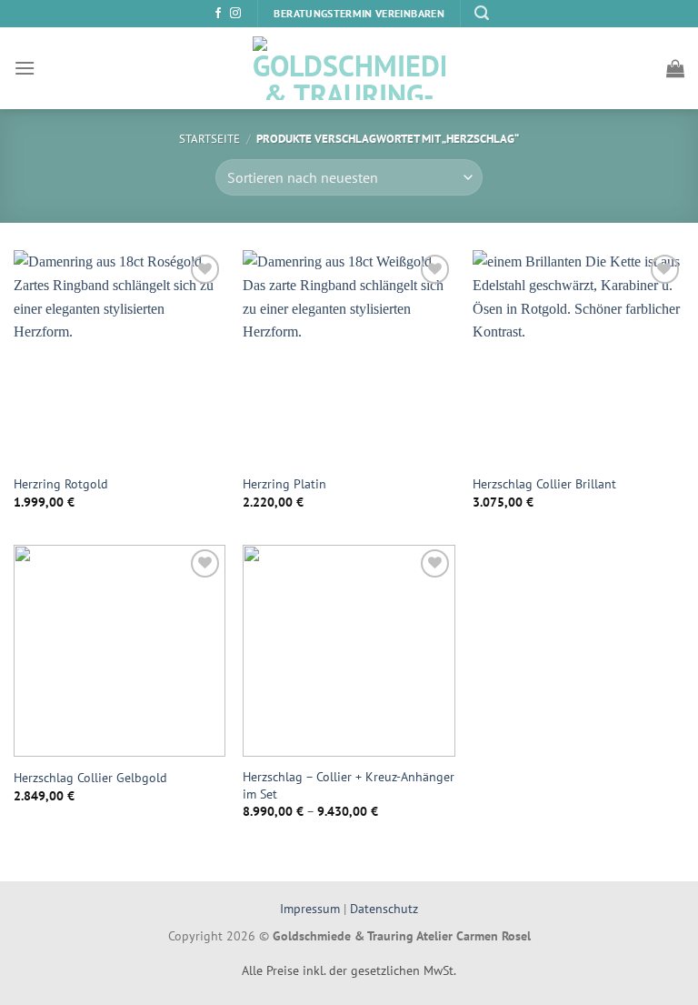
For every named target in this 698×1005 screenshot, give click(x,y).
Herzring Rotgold (61, 484)
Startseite (209, 138)
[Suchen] (481, 13)
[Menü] (24, 67)
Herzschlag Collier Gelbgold (90, 777)
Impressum (312, 908)
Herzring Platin (284, 484)
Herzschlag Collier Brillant (544, 484)
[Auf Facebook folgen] (218, 13)
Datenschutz (384, 908)
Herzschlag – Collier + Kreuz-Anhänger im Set (348, 785)
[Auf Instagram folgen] (235, 13)
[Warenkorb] (675, 68)
